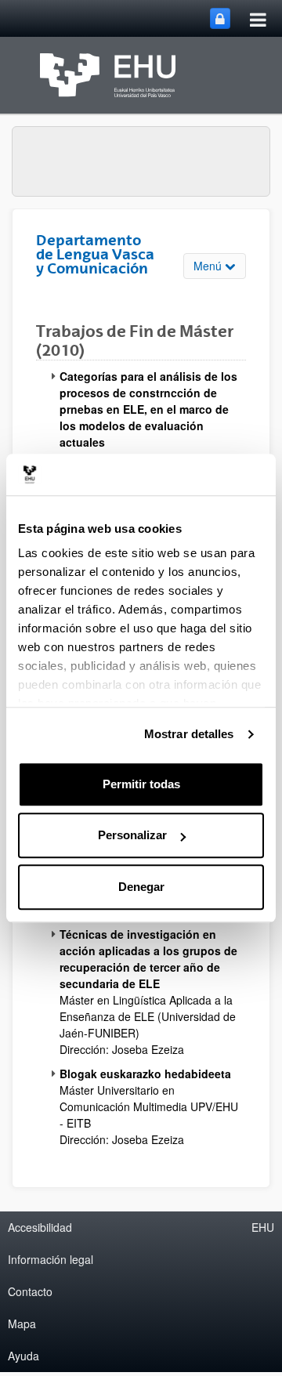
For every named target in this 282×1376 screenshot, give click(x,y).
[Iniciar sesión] (220, 18)
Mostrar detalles (189, 734)
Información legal (50, 1259)
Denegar (141, 886)
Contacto (30, 1291)
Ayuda (23, 1355)
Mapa (22, 1323)
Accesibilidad (40, 1227)
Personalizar (132, 835)
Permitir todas (141, 784)
